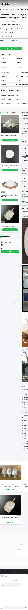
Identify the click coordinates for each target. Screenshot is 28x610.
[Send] (26, 607)
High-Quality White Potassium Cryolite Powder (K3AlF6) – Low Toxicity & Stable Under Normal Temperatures (9, 167)
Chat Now (10, 48)
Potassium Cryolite (15, 9)
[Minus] (26, 576)
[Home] (5, 3)
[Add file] (2, 607)
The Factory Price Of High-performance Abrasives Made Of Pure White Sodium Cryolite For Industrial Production (10, 518)
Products (22, 3)
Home (15, 3)
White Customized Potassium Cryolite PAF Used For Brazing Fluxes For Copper (9, 197)
